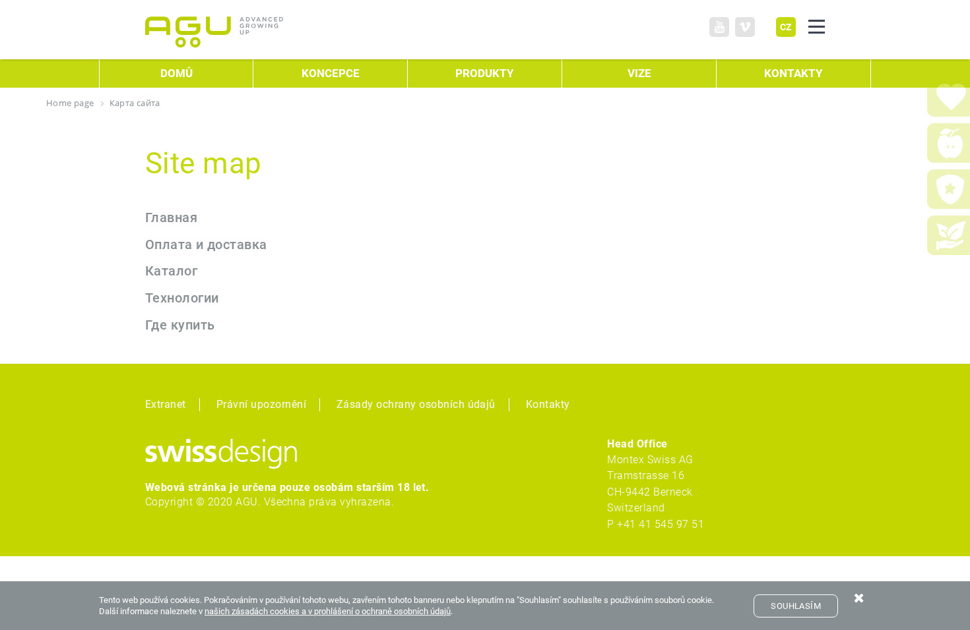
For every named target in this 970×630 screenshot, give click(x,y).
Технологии (182, 298)
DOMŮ (176, 73)
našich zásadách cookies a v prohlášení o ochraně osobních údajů (328, 611)
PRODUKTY (484, 73)
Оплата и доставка (206, 244)
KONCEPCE (331, 73)
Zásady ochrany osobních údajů (416, 404)
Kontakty (548, 404)
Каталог (171, 271)
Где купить (180, 325)
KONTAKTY (793, 73)
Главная (171, 217)
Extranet (165, 404)
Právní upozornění (261, 404)
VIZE (639, 73)
